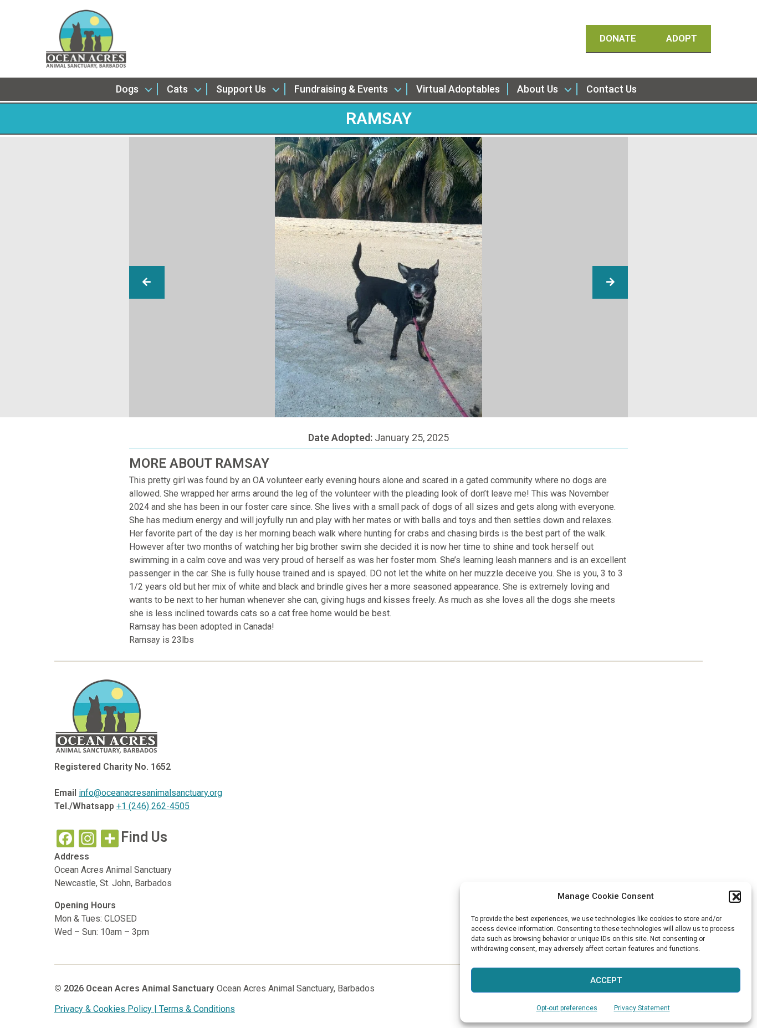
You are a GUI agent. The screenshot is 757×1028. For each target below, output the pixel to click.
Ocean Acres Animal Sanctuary (150, 988)
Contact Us (611, 89)
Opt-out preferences (566, 1008)
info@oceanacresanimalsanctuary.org (150, 792)
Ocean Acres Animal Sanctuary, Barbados (296, 988)
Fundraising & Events (341, 89)
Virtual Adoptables (458, 89)
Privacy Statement (642, 1008)
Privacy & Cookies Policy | (106, 1009)
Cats (177, 89)
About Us (537, 89)
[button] (734, 896)
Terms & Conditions (197, 1009)
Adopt (681, 38)
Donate (619, 38)
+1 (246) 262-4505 (153, 806)
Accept (606, 980)
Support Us (241, 89)
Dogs (127, 89)
